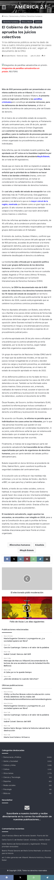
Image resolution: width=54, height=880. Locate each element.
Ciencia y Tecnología (11, 777)
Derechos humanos (34, 16)
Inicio (5, 16)
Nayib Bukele (43, 156)
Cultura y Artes (9, 765)
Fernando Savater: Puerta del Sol (35, 836)
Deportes (7, 781)
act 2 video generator (10, 857)
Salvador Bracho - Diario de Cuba (15, 56)
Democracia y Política (17, 16)
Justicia (38, 22)
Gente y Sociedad (10, 761)
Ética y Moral (27, 22)
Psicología (7, 789)
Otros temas (8, 773)
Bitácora (6, 793)
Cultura (6, 769)
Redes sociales (9, 785)
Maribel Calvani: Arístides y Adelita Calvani (33, 840)
